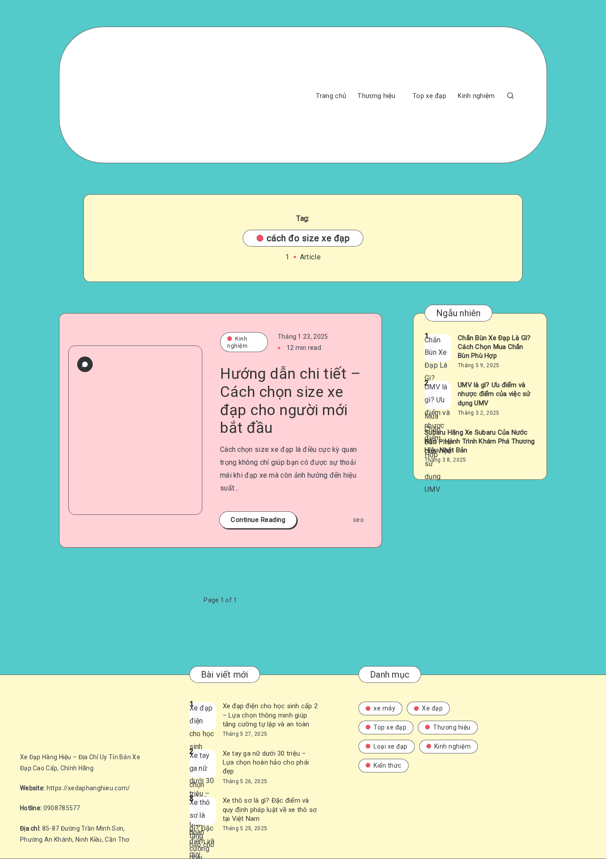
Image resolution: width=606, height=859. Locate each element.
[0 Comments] (85, 364)
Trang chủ (331, 96)
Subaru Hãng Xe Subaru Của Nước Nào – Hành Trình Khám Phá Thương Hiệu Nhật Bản (480, 441)
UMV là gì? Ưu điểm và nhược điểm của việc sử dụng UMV (494, 394)
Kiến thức (387, 765)
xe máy (384, 708)
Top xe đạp (429, 96)
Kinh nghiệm (476, 96)
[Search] (510, 95)
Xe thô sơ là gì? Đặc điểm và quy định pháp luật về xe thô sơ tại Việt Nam (270, 809)
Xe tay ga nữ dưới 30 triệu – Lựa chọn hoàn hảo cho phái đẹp (266, 762)
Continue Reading (258, 520)
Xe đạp (432, 708)
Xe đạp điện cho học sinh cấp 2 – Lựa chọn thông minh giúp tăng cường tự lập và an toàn (270, 715)
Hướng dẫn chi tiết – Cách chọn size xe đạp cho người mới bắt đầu (290, 400)
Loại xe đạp (391, 746)
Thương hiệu (376, 96)
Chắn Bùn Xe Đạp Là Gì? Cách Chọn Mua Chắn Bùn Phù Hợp (494, 347)
